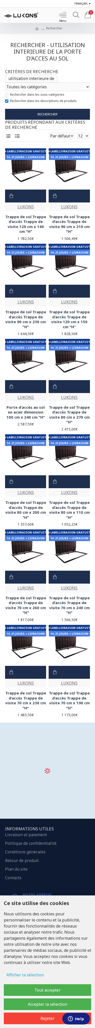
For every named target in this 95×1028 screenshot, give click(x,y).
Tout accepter (47, 990)
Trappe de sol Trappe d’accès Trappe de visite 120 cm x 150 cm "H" (69, 319)
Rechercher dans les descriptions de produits (43, 101)
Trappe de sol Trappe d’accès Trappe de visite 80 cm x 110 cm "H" (69, 510)
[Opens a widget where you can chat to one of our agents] (76, 1019)
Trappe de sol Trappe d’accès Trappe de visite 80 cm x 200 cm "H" (25, 510)
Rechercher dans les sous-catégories (37, 94)
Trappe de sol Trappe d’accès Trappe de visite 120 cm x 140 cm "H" (25, 224)
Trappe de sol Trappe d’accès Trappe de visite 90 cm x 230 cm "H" (25, 319)
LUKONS (25, 207)
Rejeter (47, 1018)
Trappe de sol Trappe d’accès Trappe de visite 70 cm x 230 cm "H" (25, 700)
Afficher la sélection (25, 975)
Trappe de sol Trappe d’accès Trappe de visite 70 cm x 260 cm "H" (25, 605)
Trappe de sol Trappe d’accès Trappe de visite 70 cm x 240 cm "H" (69, 605)
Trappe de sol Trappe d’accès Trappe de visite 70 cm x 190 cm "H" (69, 700)
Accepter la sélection (47, 1004)
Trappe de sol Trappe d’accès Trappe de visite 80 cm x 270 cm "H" (69, 415)
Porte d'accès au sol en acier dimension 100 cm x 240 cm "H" (25, 412)
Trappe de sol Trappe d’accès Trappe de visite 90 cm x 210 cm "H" (69, 224)
